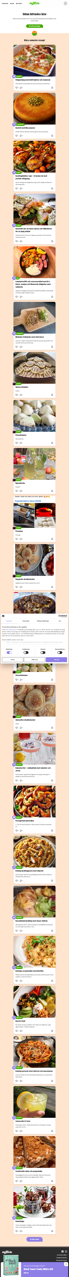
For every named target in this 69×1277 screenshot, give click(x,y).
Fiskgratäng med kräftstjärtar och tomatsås (32, 80)
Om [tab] (60, 621)
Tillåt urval (34, 659)
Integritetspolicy (61, 1257)
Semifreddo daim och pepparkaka (28, 1171)
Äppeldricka (20, 483)
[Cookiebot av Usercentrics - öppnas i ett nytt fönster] (59, 616)
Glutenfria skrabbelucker (25, 720)
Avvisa (13, 659)
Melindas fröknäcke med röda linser (29, 337)
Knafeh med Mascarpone (25, 128)
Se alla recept (34, 1239)
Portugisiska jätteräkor (24, 821)
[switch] (26, 652)
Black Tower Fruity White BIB (38, 1269)
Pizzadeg (19, 531)
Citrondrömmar (21, 675)
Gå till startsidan (34, 26)
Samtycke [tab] (9, 621)
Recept (12, 3)
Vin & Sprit (19, 3)
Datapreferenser (61, 1260)
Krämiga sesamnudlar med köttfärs (29, 971)
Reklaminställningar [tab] (43, 621)
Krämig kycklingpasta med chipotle (29, 871)
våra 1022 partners (12, 629)
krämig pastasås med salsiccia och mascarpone (34, 1071)
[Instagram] (66, 1251)
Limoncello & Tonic (22, 1121)
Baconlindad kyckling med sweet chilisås (31, 921)
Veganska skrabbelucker (25, 579)
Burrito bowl (20, 1021)
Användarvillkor (62, 1255)
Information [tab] (26, 621)
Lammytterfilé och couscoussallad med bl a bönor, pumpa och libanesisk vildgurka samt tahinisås (33, 284)
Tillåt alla (56, 659)
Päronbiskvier (21, 435)
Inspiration (5, 3)
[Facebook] (63, 1251)
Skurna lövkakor (21, 387)
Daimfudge (19, 1221)
